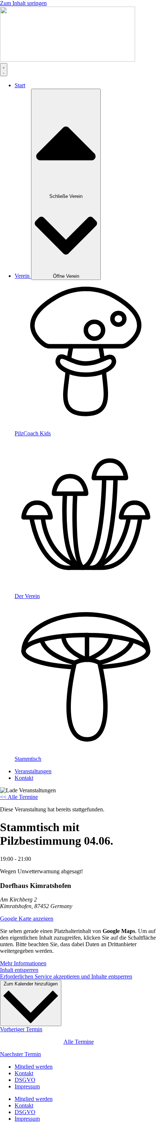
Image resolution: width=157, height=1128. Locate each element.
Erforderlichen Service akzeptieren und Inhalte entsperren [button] (66, 976)
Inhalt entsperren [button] (19, 970)
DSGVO (25, 1080)
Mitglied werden (34, 1067)
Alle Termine (79, 1042)
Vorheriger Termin (21, 1029)
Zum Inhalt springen (23, 3)
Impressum (27, 1086)
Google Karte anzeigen (26, 918)
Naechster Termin (20, 1054)
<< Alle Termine (19, 797)
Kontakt (24, 1073)
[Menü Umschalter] (3, 69)
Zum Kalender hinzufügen (31, 984)
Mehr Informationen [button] (23, 963)
